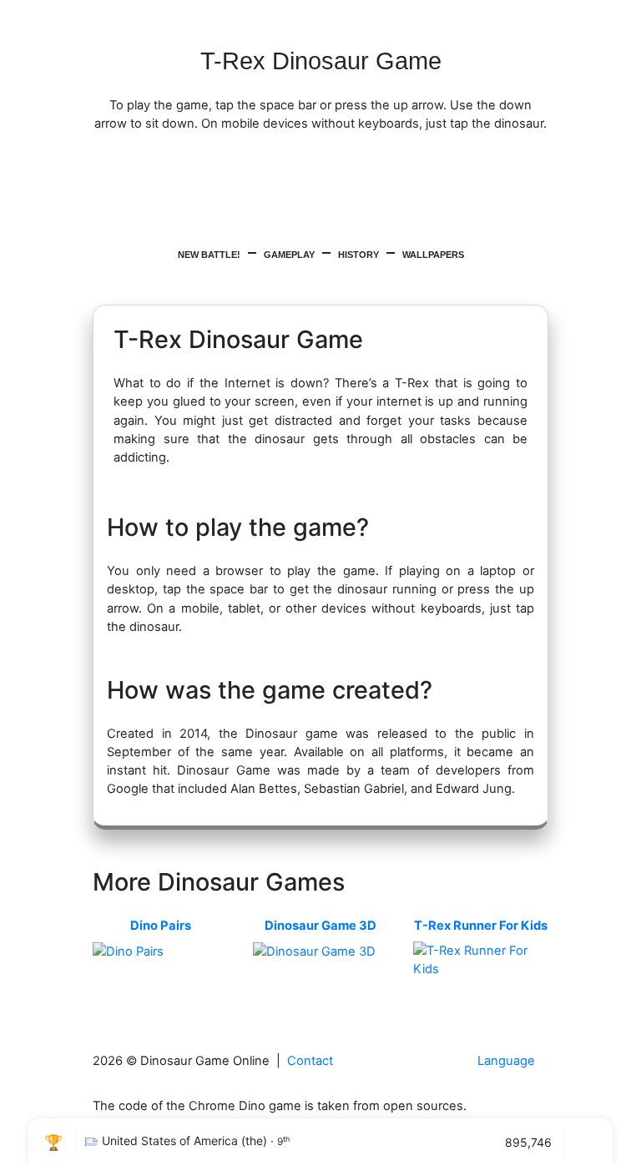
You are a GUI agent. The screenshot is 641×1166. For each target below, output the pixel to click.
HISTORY (358, 255)
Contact (310, 1060)
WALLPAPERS (433, 255)
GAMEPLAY (289, 255)
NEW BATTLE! (209, 255)
